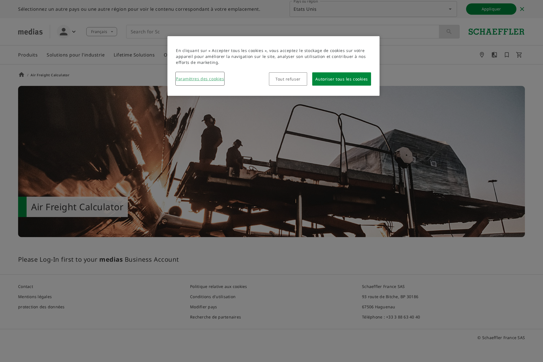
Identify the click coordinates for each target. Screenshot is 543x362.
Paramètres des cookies (200, 78)
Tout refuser (288, 79)
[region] (273, 66)
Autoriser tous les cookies (341, 79)
